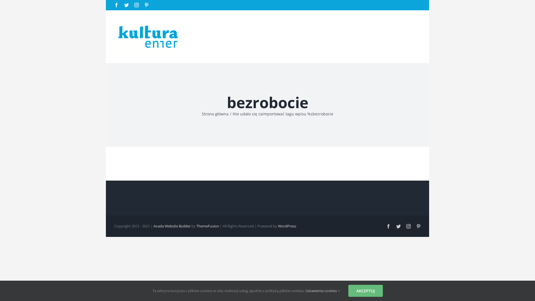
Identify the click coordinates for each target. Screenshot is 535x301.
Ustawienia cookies (321, 290)
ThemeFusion (207, 226)
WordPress (287, 226)
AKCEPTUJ (365, 290)
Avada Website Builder (172, 226)
